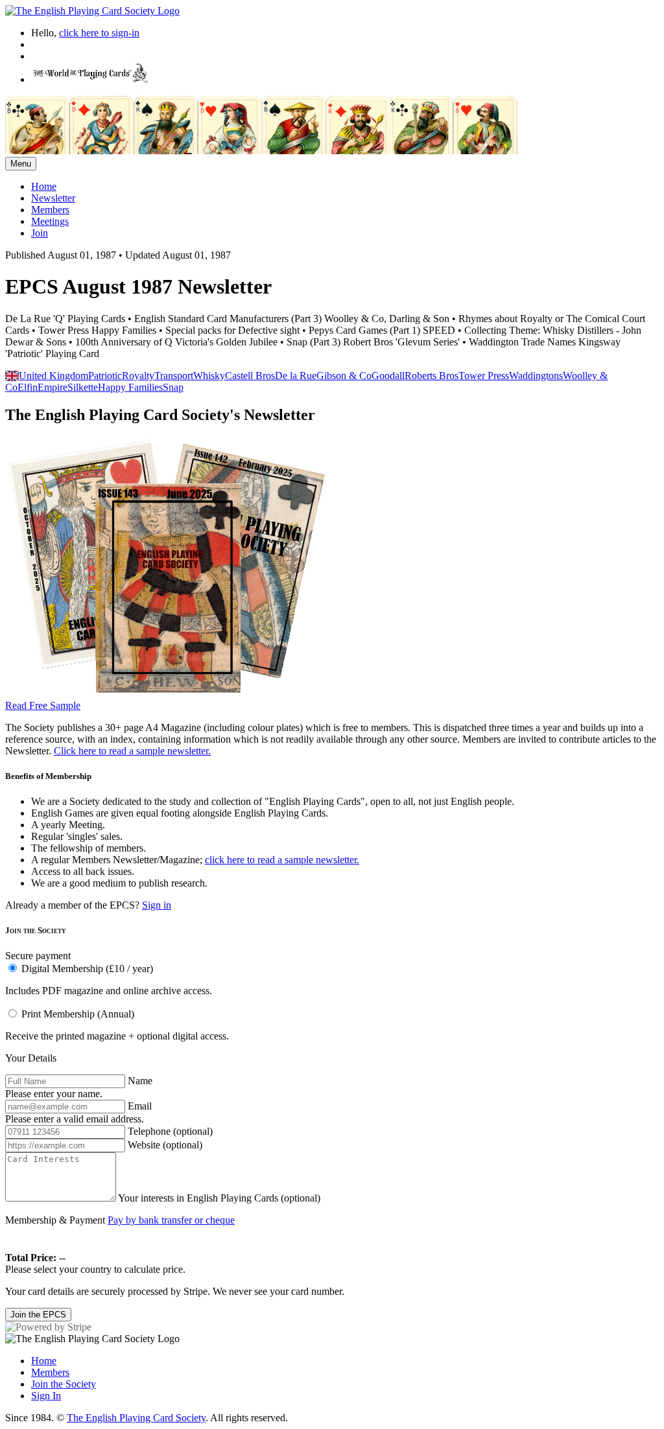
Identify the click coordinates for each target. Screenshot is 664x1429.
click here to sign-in (99, 32)
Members (50, 209)
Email (140, 1105)
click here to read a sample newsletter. (282, 859)
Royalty (138, 375)
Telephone (170, 1131)
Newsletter (53, 197)
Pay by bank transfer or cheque (171, 1220)
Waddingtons (536, 375)
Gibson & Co (344, 375)
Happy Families (130, 387)
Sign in (156, 905)
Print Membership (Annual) (77, 1013)
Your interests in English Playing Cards (219, 1197)
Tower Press (483, 375)
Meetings (50, 221)
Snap (173, 387)
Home (43, 186)
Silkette (82, 387)
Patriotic (105, 375)
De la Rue (295, 375)
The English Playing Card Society (136, 1417)
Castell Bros (250, 375)
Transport (173, 375)
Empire (52, 387)
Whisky (209, 375)
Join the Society (63, 1383)
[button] (332, 979)
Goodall (388, 375)
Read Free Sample (42, 705)
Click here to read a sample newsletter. (132, 750)
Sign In (46, 1395)
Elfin (28, 387)
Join (39, 232)
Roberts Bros (431, 375)
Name (140, 1080)
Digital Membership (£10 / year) (87, 968)
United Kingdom (53, 375)
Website (165, 1144)
